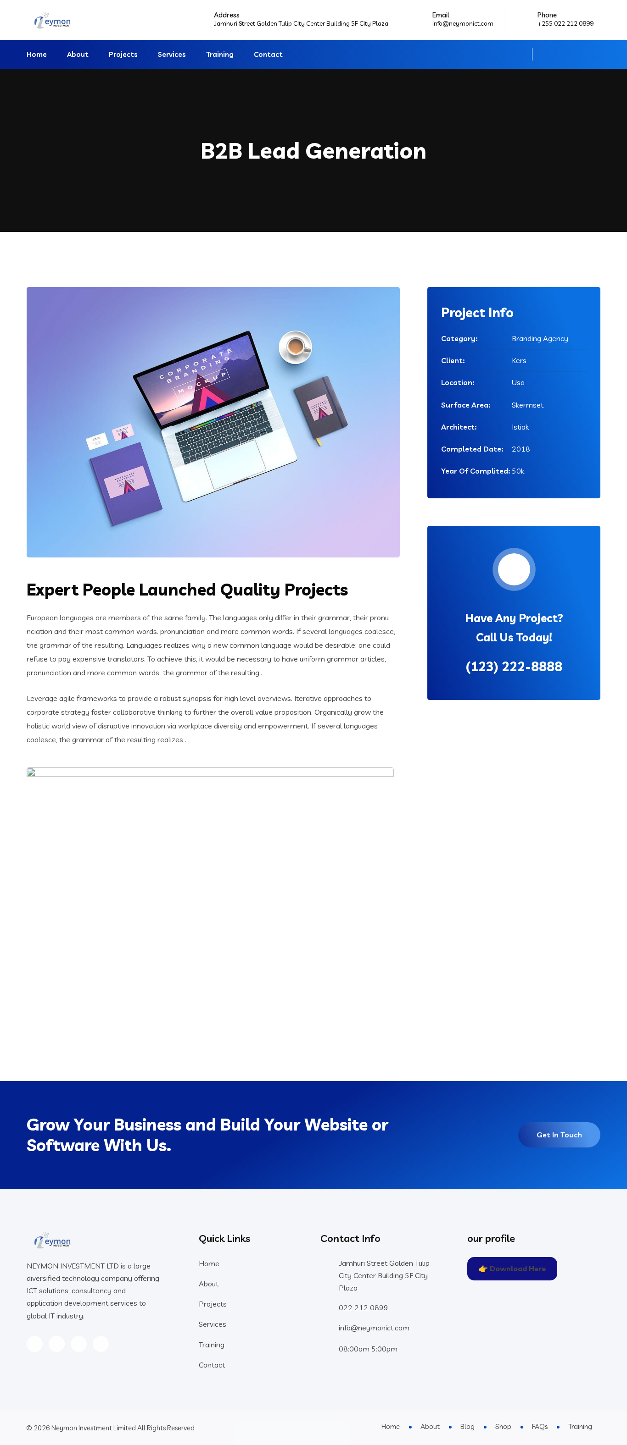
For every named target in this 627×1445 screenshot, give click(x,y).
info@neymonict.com (462, 23)
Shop (503, 1426)
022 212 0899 (363, 1307)
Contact (268, 54)
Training (220, 54)
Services (172, 54)
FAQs (540, 1426)
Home (37, 54)
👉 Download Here (512, 1268)
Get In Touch (559, 1134)
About (78, 54)
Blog (467, 1426)
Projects (123, 54)
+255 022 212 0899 (565, 23)
